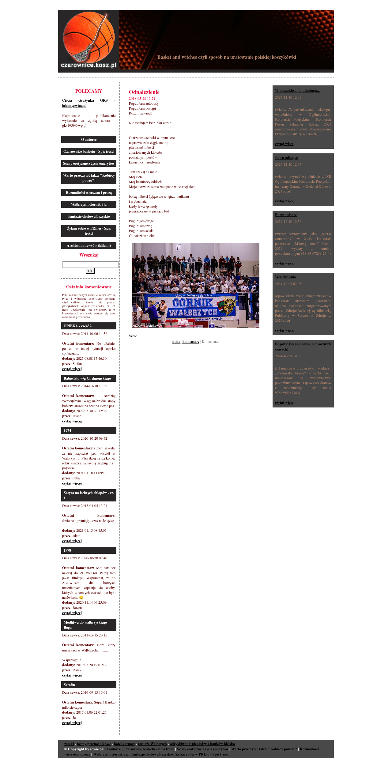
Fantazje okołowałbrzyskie (89, 216)
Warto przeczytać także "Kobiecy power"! (89, 178)
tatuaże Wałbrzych (152, 743)
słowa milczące (286, 157)
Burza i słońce (286, 214)
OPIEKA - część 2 (78, 325)
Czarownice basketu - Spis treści (88, 151)
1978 (67, 550)
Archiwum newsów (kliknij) (89, 245)
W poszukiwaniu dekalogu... (297, 90)
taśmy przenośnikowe (94, 743)
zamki (69, 743)
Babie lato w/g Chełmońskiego (87, 378)
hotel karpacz (124, 743)
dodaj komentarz (185, 341)
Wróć (133, 336)
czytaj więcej (72, 368)
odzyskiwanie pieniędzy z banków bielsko (202, 743)
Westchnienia (285, 277)
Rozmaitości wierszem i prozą (89, 192)
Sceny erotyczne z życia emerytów (89, 163)
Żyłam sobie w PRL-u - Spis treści (89, 231)
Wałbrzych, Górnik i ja (89, 204)
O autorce (88, 139)
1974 (67, 430)
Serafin (69, 684)
